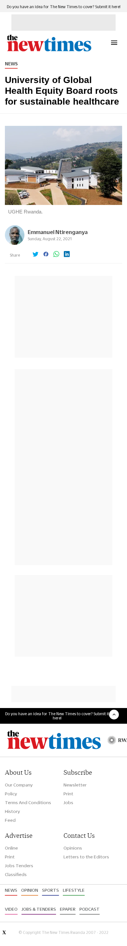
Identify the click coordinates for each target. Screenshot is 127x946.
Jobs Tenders (19, 865)
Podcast (89, 909)
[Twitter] (35, 254)
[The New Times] (49, 50)
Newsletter (75, 784)
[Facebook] (46, 254)
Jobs (68, 802)
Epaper (68, 909)
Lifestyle (74, 890)
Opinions (73, 848)
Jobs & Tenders (38, 909)
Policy (11, 793)
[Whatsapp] (56, 254)
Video (11, 909)
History (12, 811)
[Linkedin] (67, 254)
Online (11, 848)
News (11, 63)
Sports (50, 890)
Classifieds (16, 874)
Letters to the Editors (86, 856)
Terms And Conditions (28, 802)
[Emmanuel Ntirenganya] (14, 243)
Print (68, 793)
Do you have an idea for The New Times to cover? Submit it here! (63, 7)
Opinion (29, 890)
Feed (10, 820)
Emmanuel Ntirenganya (58, 232)
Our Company (19, 784)
